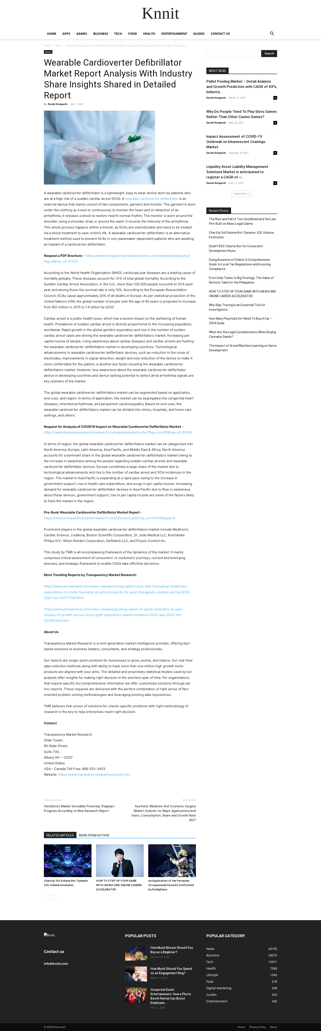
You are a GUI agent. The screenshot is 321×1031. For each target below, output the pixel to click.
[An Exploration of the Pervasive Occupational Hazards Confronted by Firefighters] (172, 860)
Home (51, 33)
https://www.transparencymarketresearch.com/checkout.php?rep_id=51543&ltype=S (109, 518)
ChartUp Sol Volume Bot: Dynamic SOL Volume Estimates (241, 235)
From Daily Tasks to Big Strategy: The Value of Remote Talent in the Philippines (241, 280)
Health (149, 33)
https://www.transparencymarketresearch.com (94, 774)
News (58, 45)
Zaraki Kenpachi (57, 104)
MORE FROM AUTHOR (94, 835)
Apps (66, 33)
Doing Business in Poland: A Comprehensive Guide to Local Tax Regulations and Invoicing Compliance (240, 264)
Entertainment (174, 33)
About (273, 1027)
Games (81, 33)
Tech (118, 33)
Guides (199, 33)
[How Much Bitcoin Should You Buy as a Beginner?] (136, 953)
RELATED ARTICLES (60, 835)
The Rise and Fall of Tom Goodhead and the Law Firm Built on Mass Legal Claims (242, 221)
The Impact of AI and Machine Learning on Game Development (243, 348)
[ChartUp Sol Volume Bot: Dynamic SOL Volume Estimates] (67, 860)
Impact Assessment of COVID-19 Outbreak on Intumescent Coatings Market (235, 141)
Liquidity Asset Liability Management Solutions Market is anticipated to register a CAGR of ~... (237, 171)
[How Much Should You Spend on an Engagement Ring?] (136, 974)
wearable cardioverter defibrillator (151, 199)
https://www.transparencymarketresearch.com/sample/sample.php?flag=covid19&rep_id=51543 (118, 432)
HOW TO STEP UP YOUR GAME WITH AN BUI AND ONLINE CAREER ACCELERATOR (119, 885)
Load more (240, 193)
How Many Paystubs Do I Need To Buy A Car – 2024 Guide (240, 321)
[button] (272, 34)
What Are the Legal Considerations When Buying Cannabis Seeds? (242, 334)
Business (100, 33)
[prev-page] (46, 898)
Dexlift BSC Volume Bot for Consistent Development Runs (236, 248)
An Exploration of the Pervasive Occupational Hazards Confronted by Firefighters (171, 885)
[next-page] (53, 898)
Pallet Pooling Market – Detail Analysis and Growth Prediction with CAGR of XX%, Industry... (241, 86)
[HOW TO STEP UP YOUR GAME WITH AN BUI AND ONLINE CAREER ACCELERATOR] (120, 860)
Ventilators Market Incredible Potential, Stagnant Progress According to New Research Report (79, 808)
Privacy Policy (257, 1027)
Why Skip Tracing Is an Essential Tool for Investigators (237, 307)
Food (132, 33)
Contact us (220, 33)
